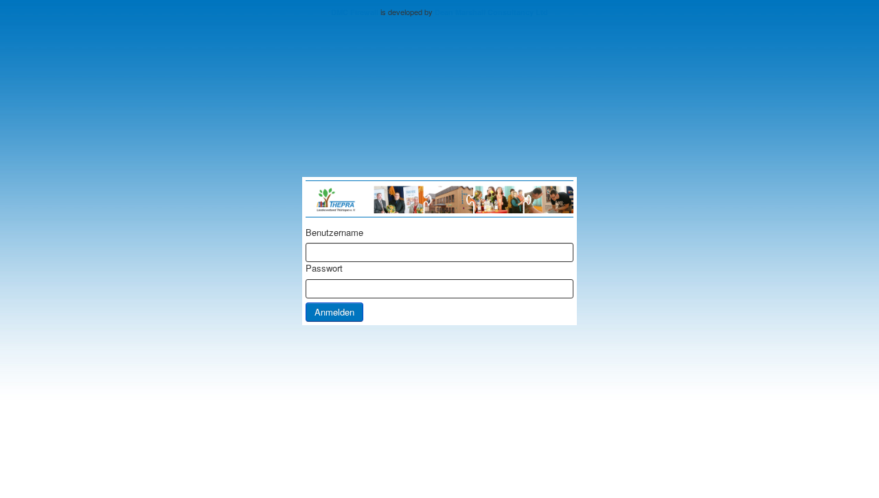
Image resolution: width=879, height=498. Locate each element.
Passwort (324, 268)
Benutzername (334, 232)
